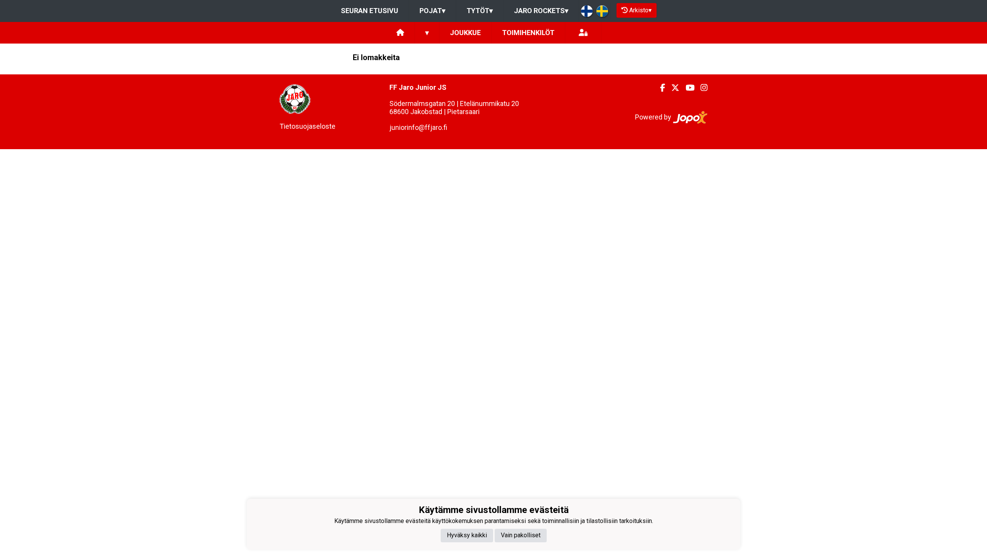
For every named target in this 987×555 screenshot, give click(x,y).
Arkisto (640, 10)
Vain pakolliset (521, 535)
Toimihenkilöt (528, 33)
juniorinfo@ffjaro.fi (418, 127)
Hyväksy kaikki (467, 535)
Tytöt (480, 11)
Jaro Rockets (541, 11)
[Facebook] (659, 88)
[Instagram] (700, 88)
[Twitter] (672, 88)
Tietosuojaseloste (307, 126)
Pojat (432, 11)
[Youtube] (686, 88)
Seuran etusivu (369, 11)
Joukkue (465, 33)
